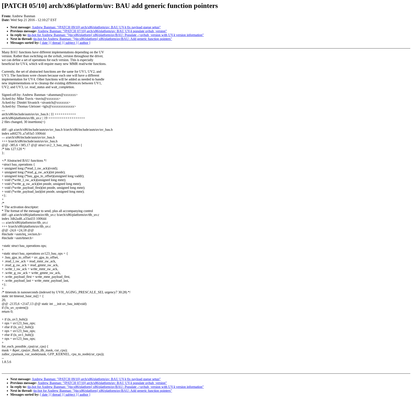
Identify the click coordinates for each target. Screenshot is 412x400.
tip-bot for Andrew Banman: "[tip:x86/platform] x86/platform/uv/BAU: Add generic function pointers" (102, 39)
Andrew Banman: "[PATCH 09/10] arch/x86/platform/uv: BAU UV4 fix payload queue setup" (96, 27)
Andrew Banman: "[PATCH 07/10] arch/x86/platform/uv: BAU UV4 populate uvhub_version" (102, 31)
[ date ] (45, 43)
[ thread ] (56, 43)
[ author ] (84, 43)
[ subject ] (70, 43)
